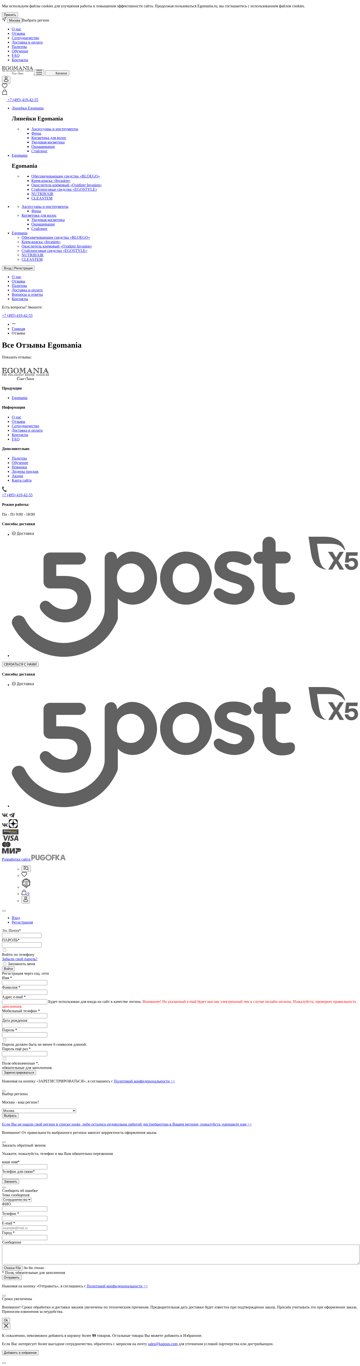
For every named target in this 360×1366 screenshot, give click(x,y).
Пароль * (9, 1030)
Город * (8, 1233)
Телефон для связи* (18, 1171)
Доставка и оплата (27, 42)
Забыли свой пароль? (19, 959)
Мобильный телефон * (21, 1011)
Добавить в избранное (20, 1352)
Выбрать (10, 1115)
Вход (16, 918)
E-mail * (8, 1223)
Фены (36, 133)
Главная (18, 329)
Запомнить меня (21, 964)
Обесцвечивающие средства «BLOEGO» (65, 176)
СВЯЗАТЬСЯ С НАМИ (20, 664)
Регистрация (22, 922)
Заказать (10, 1181)
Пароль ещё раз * (16, 1049)
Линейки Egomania (28, 108)
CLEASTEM (41, 198)
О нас (16, 29)
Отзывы (18, 33)
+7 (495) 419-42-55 (17, 315)
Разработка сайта (16, 859)
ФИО (6, 1204)
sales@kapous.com (163, 1344)
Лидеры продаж (25, 471)
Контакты (20, 60)
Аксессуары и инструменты (54, 129)
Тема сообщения (15, 1195)
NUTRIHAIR (42, 194)
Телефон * (10, 1214)
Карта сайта (22, 480)
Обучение (20, 51)
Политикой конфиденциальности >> (144, 1081)
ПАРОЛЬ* (11, 940)
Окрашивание (43, 146)
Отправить (12, 1277)
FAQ (16, 55)
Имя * (7, 978)
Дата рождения (14, 1020)
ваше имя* (11, 1162)
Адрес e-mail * (14, 997)
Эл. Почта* (11, 930)
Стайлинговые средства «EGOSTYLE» (64, 189)
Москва (14, 20)
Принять (10, 15)
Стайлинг (39, 151)
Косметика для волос (48, 138)
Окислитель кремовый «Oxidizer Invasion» (66, 185)
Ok (6, 1320)
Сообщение (11, 1242)
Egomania (19, 155)
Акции (17, 476)
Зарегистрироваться (19, 1072)
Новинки (19, 467)
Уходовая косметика (48, 142)
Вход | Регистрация (18, 268)
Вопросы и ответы (27, 294)
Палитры (19, 47)
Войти (8, 969)
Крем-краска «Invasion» (51, 180)
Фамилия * (11, 987)
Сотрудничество (25, 38)
